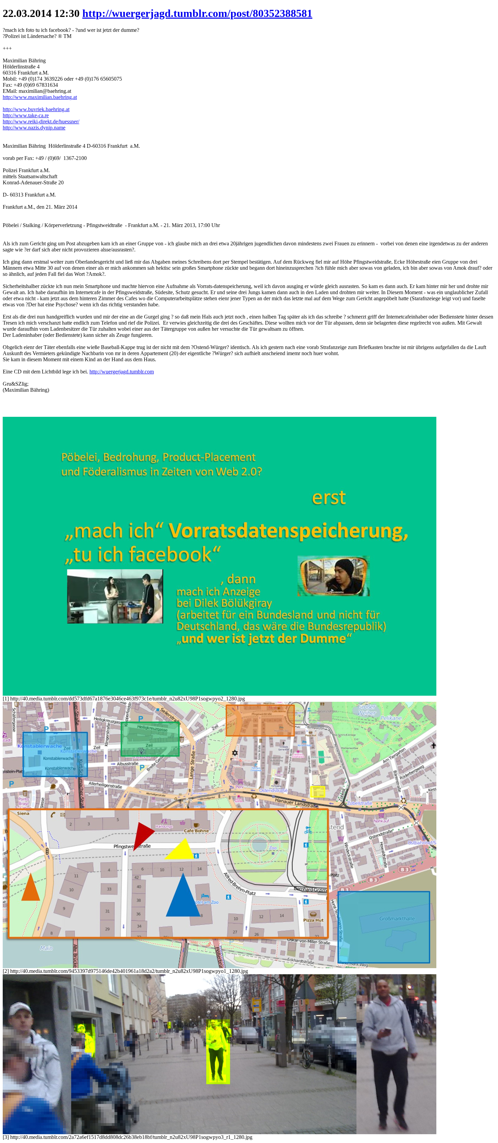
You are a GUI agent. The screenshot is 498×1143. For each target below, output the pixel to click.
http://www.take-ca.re (26, 115)
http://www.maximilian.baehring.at (40, 97)
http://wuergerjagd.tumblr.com (121, 371)
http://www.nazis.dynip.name (34, 127)
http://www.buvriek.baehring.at (36, 109)
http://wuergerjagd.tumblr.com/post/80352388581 (197, 13)
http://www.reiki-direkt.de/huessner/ (41, 121)
